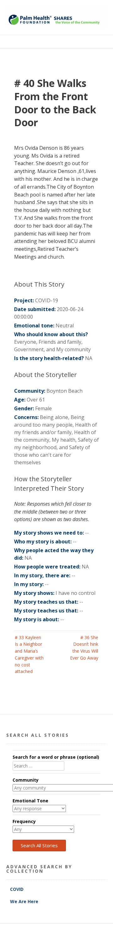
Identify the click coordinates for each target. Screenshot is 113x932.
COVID (17, 889)
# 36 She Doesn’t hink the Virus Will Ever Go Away (84, 647)
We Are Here (24, 901)
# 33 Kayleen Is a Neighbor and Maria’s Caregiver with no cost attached (29, 654)
